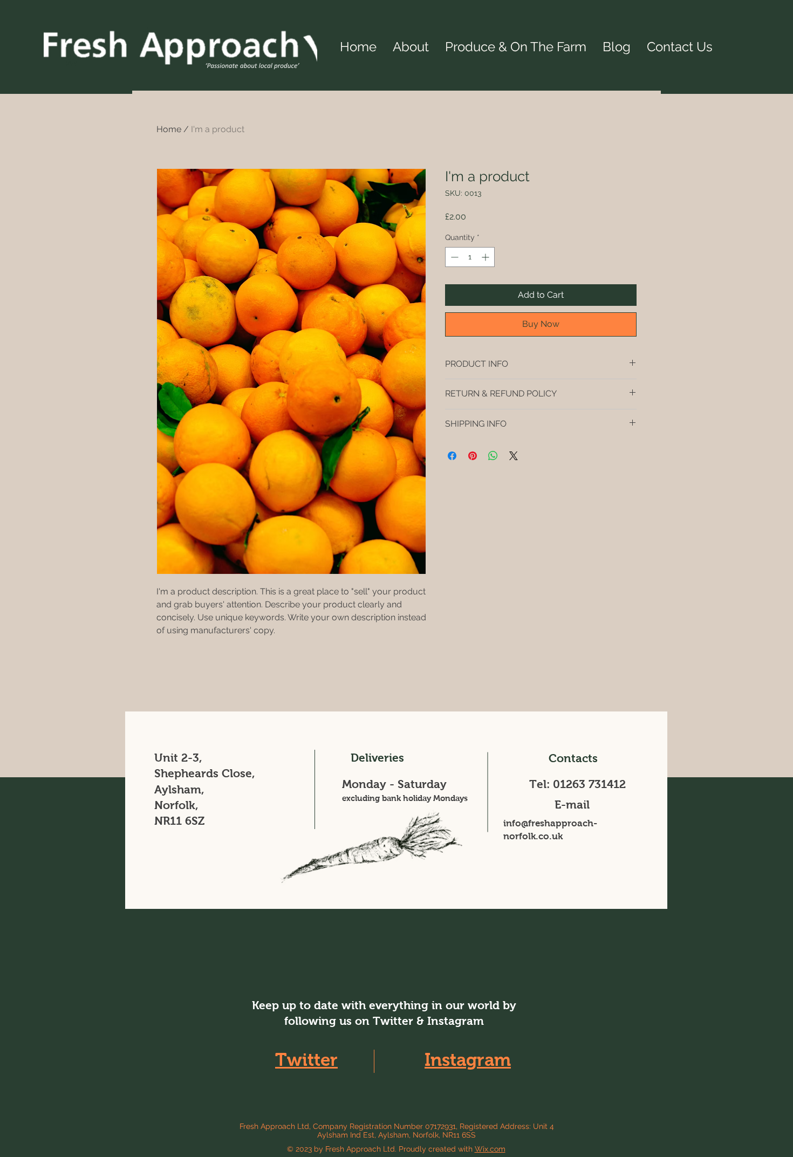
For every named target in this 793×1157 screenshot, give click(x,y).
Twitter (306, 1060)
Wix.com (490, 1149)
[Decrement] (453, 257)
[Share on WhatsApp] (493, 455)
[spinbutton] (470, 257)
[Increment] (486, 257)
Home (168, 129)
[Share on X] (513, 455)
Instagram (468, 1060)
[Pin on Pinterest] (472, 455)
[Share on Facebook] (452, 455)
